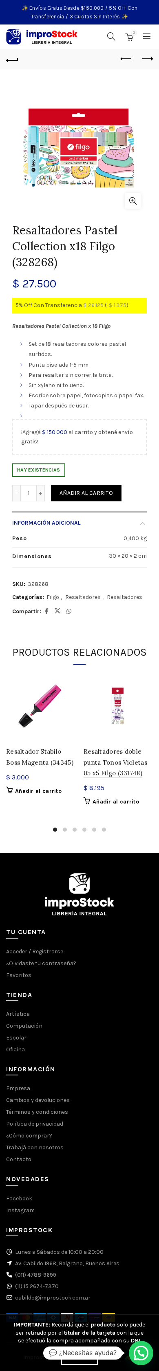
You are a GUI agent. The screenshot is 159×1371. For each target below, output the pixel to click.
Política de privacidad (34, 1123)
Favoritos (18, 975)
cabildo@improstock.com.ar (53, 1297)
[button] (141, 1353)
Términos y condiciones (37, 1111)
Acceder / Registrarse (34, 951)
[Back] (12, 59)
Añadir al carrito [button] (38, 791)
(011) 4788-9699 (35, 1274)
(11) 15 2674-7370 (37, 1286)
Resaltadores (83, 597)
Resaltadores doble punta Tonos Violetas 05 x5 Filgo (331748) (115, 762)
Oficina (15, 1049)
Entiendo (79, 1358)
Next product (147, 59)
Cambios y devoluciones (38, 1100)
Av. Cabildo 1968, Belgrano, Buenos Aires (67, 1263)
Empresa (18, 1088)
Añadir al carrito (86, 493)
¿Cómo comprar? (29, 1135)
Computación (24, 1025)
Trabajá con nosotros (35, 1147)
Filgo (52, 597)
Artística (18, 1013)
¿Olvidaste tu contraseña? (41, 963)
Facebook (19, 1198)
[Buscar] (111, 36)
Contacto (18, 1159)
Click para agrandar (133, 201)
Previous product (126, 59)
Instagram (20, 1210)
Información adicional (46, 522)
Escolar (16, 1037)
